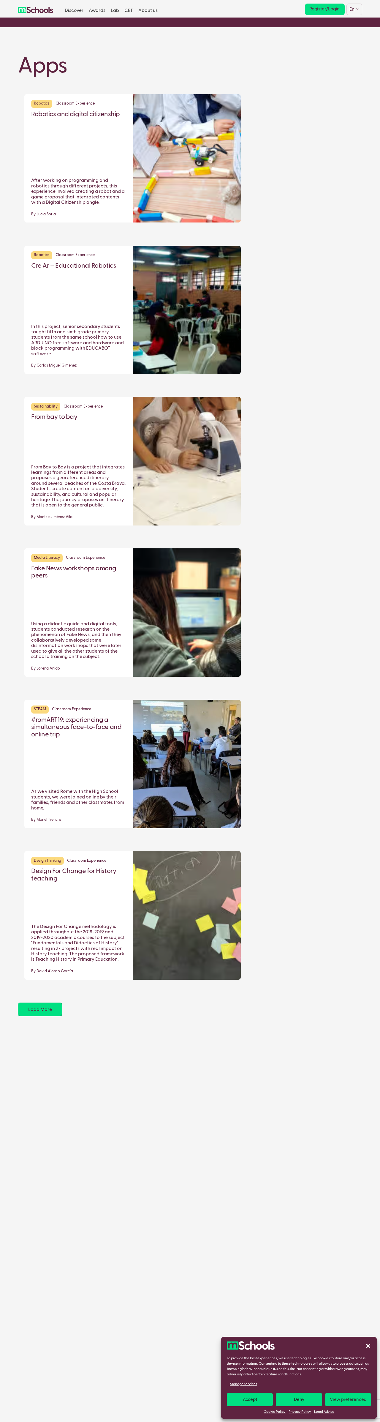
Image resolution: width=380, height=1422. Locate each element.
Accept (250, 1399)
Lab (115, 10)
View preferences (348, 1399)
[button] (368, 1346)
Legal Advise (324, 1412)
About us (148, 10)
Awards (97, 10)
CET (128, 10)
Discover (74, 10)
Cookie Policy (275, 1412)
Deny (299, 1399)
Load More (40, 1009)
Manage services (243, 1384)
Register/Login (324, 9)
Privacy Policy (300, 1412)
